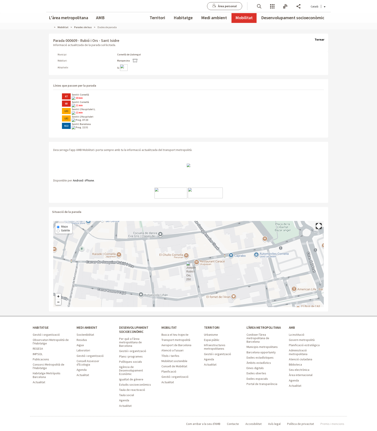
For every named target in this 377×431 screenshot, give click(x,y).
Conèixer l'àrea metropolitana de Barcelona (258, 338)
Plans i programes (131, 356)
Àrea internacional (300, 375)
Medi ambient (214, 17)
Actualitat (39, 382)
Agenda (82, 370)
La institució (296, 335)
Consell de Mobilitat (174, 366)
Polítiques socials (130, 362)
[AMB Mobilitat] (188, 165)
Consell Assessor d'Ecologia (88, 362)
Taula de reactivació (132, 390)
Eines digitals (255, 368)
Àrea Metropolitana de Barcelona (51, 424)
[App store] (170, 193)
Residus (82, 340)
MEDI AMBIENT (87, 327)
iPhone (89, 180)
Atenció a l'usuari (172, 350)
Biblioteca (295, 364)
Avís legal (274, 424)
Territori (157, 17)
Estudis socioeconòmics (135, 385)
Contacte (233, 424)
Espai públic (211, 340)
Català (314, 6)
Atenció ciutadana (300, 359)
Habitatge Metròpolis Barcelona (46, 375)
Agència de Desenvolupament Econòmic (131, 370)
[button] (259, 6)
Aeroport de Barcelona (176, 345)
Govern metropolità (302, 340)
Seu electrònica (299, 370)
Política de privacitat (300, 424)
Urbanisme (211, 335)
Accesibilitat (253, 424)
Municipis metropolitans (262, 347)
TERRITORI (211, 327)
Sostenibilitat (85, 335)
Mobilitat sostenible (174, 361)
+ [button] (58, 296)
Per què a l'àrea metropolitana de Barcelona (130, 342)
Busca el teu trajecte (174, 335)
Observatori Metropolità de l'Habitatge (51, 341)
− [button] (58, 302)
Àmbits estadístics (259, 363)
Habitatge (183, 17)
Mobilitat (244, 17)
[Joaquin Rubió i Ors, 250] (191, 271)
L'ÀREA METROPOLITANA (264, 327)
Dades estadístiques (260, 357)
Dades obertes (256, 373)
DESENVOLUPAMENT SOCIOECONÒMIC (133, 329)
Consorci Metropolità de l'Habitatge (48, 366)
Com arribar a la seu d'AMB (203, 424)
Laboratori (83, 350)
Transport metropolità (175, 340)
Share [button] (298, 6)
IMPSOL (38, 354)
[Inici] (52, 27)
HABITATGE (41, 327)
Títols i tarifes (170, 356)
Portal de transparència (262, 384)
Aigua (80, 345)
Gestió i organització (46, 335)
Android (78, 180)
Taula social (126, 395)
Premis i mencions (332, 424)
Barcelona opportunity (261, 352)
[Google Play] (205, 193)
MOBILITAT (169, 327)
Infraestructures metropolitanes (214, 347)
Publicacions (41, 359)
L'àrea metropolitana (68, 17)
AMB (100, 17)
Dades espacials (257, 379)
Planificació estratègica (304, 345)
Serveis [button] (272, 6)
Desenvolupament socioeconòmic (292, 17)
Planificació (168, 371)
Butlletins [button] (285, 6)
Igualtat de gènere (131, 379)
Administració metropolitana (298, 352)
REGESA (38, 349)
